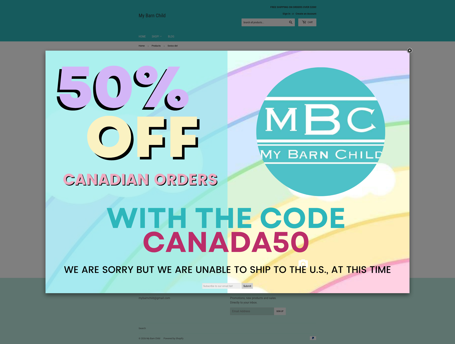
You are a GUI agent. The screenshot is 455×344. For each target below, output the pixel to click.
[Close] (409, 50)
